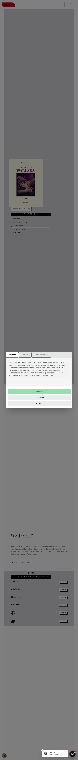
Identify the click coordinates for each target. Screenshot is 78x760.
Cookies (12, 355)
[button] (55, 753)
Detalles (25, 355)
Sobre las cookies (41, 355)
